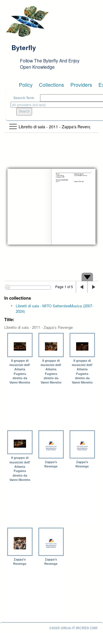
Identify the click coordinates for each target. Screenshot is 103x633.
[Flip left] (81, 287)
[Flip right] (93, 287)
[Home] (27, 21)
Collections (51, 84)
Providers (81, 84)
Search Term (23, 97)
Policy (26, 84)
